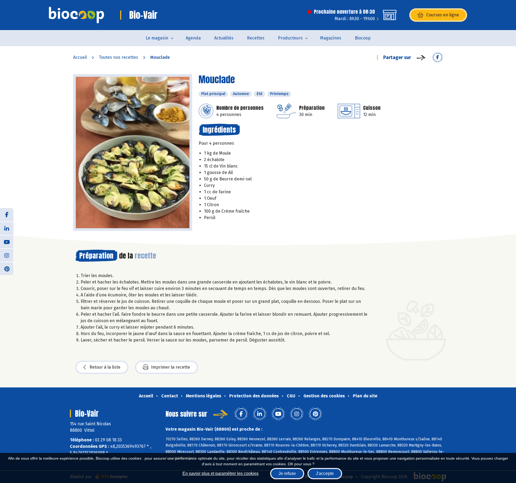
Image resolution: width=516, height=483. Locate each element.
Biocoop (363, 38)
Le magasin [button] (157, 38)
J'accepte (325, 473)
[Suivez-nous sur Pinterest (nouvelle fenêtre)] (6, 268)
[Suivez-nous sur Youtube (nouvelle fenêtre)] (6, 241)
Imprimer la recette (170, 367)
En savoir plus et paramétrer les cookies (220, 473)
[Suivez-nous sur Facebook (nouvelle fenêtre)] (6, 214)
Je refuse (287, 473)
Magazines (330, 38)
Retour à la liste (104, 367)
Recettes (255, 38)
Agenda (193, 38)
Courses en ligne (442, 14)
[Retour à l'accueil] (76, 15)
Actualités (224, 38)
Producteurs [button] (290, 38)
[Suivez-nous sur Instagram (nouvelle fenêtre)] (6, 255)
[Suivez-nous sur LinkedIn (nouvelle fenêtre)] (6, 228)
